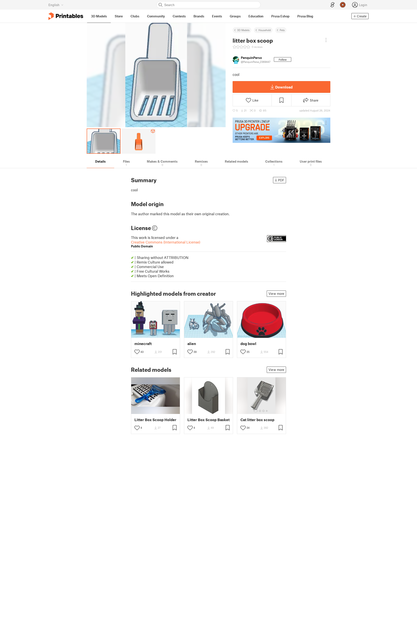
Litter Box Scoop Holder (155, 420)
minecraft (143, 344)
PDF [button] (281, 180)
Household (264, 30)
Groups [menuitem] (235, 16)
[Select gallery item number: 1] (255, 411)
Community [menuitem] (156, 16)
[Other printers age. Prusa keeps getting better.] (281, 130)
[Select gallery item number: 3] (263, 411)
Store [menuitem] (119, 16)
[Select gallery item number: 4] (267, 411)
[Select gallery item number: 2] (260, 411)
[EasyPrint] (332, 5)
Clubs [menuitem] (135, 16)
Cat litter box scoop (257, 420)
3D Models (243, 30)
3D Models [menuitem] (99, 16)
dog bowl (248, 344)
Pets (282, 30)
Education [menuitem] (255, 16)
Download (284, 87)
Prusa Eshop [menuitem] (280, 16)
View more (276, 293)
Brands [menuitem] (199, 16)
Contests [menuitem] (179, 16)
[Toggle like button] (137, 351)
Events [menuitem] (217, 16)
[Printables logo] (65, 16)
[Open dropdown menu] (326, 40)
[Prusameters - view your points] (343, 5)
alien (191, 344)
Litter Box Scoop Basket (208, 420)
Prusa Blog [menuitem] (305, 16)
